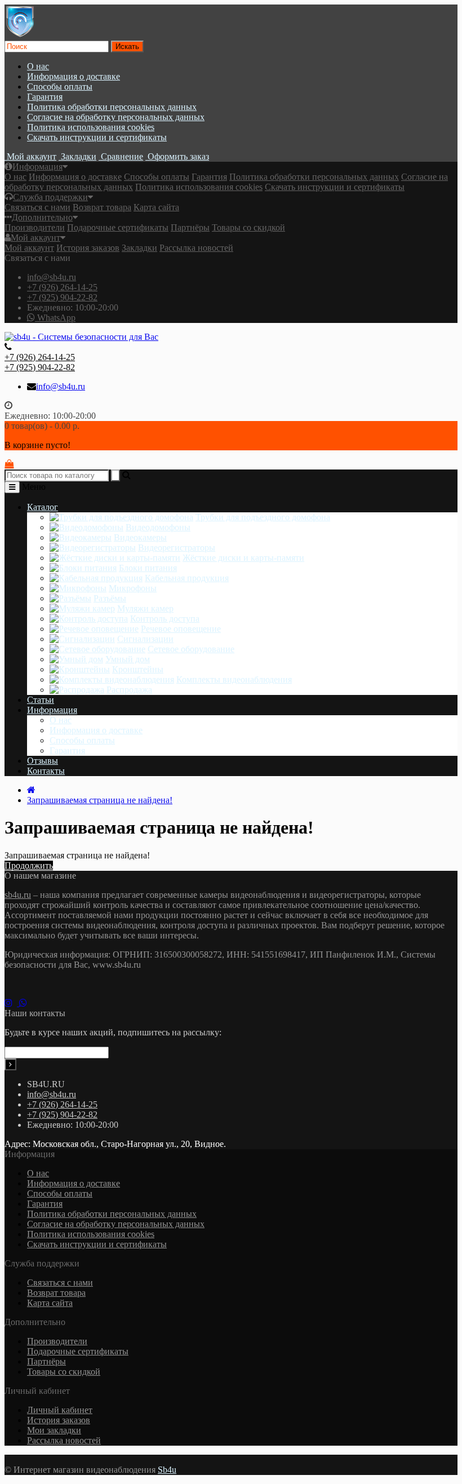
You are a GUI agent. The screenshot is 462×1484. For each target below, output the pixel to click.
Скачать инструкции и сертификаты (97, 137)
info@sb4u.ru (51, 277)
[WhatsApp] (25, 1003)
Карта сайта (156, 207)
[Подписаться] (10, 1064)
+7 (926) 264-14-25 (62, 287)
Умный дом (127, 659)
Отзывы (42, 760)
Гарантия (45, 96)
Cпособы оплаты (59, 86)
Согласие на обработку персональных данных (116, 117)
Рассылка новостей (196, 247)
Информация (37, 166)
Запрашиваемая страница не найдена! (99, 800)
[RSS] (12, 1003)
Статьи (40, 700)
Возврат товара (102, 207)
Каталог (42, 507)
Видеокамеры (140, 537)
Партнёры (190, 227)
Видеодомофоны (158, 527)
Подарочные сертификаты (117, 227)
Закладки (139, 247)
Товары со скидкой (248, 227)
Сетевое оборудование (191, 649)
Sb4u (167, 1469)
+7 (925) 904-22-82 (62, 297)
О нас (38, 66)
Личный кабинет (59, 1410)
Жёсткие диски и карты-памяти (243, 557)
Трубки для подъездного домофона (263, 517)
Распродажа (129, 689)
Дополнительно (42, 217)
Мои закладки (54, 1430)
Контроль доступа (164, 618)
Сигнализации (145, 639)
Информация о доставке (73, 76)
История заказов (87, 247)
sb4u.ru (18, 895)
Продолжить (29, 865)
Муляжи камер (145, 608)
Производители (35, 227)
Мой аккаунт (35, 237)
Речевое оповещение (181, 629)
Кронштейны (137, 669)
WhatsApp (55, 317)
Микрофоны (133, 588)
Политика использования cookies (90, 127)
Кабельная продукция (187, 578)
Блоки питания (148, 568)
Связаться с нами (37, 207)
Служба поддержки (50, 197)
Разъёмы (110, 598)
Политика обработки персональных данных (112, 107)
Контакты (46, 771)
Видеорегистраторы (176, 547)
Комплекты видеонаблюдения (234, 679)
